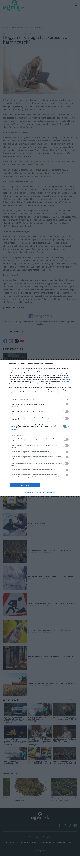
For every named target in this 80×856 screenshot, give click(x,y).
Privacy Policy (51, 492)
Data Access (40, 492)
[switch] (66, 404)
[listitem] (40, 399)
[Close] (76, 364)
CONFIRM (25, 485)
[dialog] (40, 428)
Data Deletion (28, 492)
